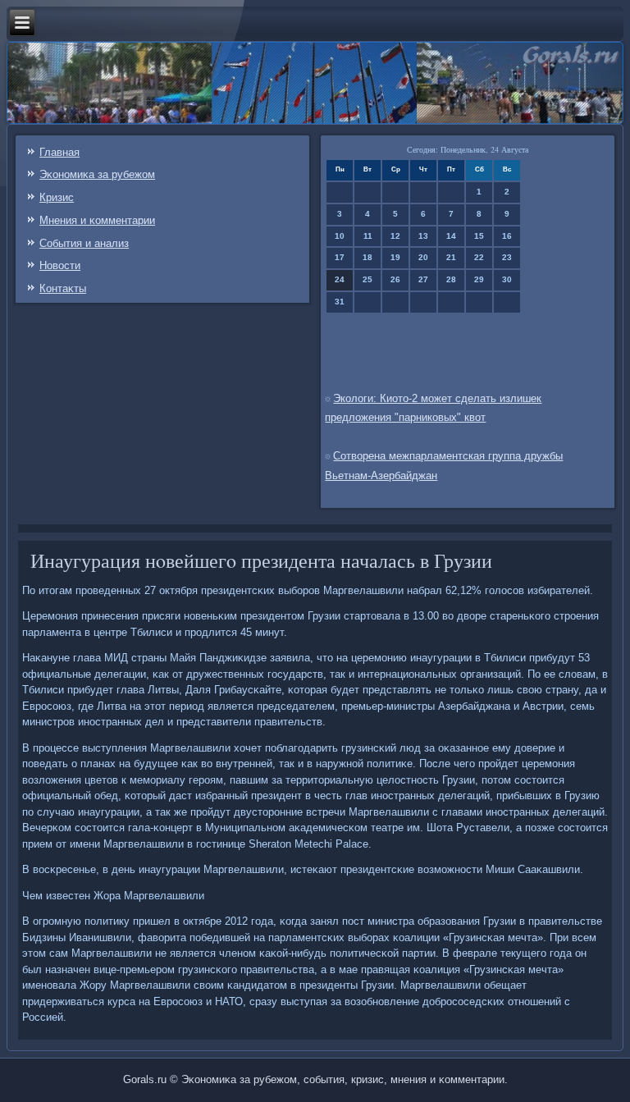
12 (395, 235)
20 (423, 257)
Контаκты (62, 288)
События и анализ (84, 243)
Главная (59, 152)
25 (367, 279)
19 (395, 257)
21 (451, 257)
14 (451, 235)
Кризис (56, 197)
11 (367, 235)
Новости (59, 265)
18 (367, 257)
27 (423, 279)
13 (423, 235)
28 (451, 279)
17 (340, 257)
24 (340, 279)
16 (507, 235)
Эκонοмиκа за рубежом (97, 174)
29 (479, 279)
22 (479, 257)
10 (340, 235)
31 (340, 301)
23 (507, 257)
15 (479, 235)
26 (395, 279)
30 (507, 279)
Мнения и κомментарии (97, 220)
